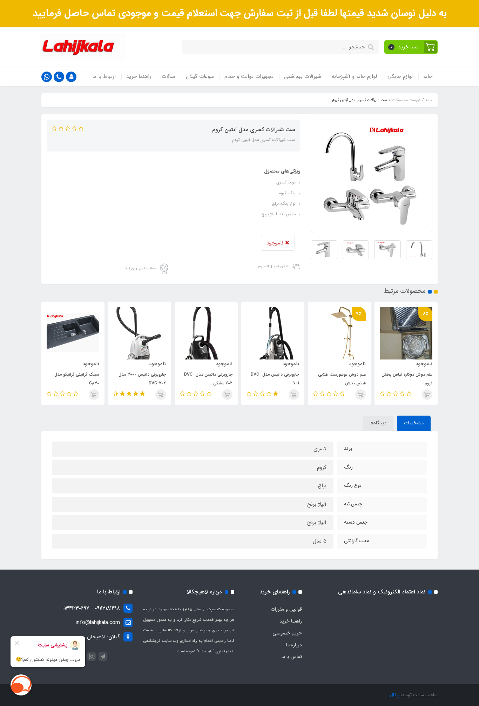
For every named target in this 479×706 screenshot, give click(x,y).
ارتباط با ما (104, 76)
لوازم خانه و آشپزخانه (354, 76)
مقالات (168, 76)
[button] (411, 47)
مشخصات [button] (414, 423)
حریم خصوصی (287, 633)
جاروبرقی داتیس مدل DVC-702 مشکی (208, 378)
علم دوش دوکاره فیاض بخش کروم (407, 378)
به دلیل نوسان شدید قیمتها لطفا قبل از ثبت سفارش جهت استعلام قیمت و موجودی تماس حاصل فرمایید (240, 13)
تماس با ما (292, 656)
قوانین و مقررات (286, 609)
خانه (427, 76)
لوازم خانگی (400, 76)
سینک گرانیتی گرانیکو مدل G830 (76, 378)
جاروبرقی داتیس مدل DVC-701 (275, 378)
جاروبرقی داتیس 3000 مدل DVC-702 (142, 378)
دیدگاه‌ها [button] (378, 423)
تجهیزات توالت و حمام (249, 76)
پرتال (394, 695)
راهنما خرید (138, 76)
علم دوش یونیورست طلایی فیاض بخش (342, 378)
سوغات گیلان (200, 76)
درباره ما (294, 645)
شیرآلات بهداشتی (302, 76)
